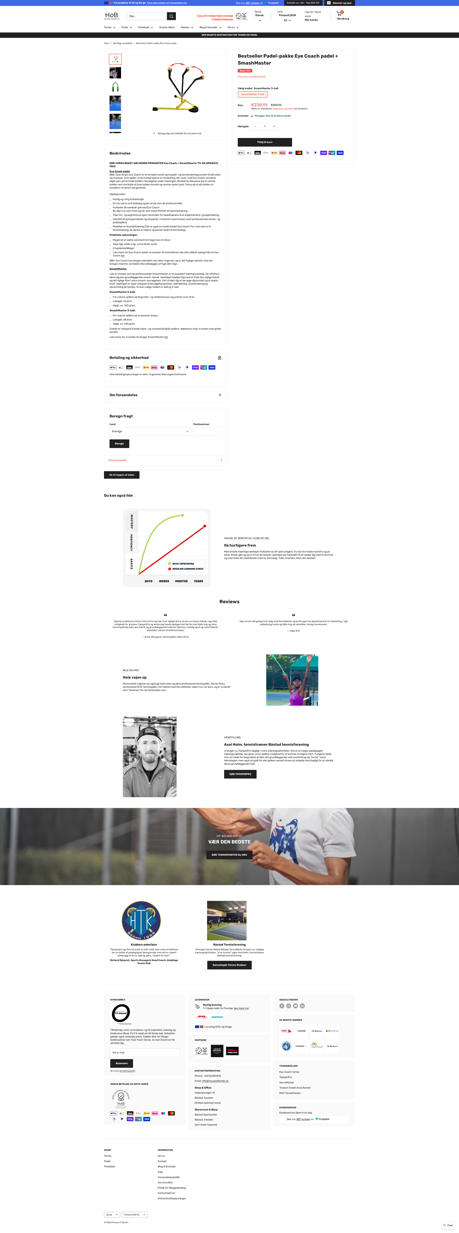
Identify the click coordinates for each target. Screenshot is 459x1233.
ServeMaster (286, 1082)
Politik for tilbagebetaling (172, 1187)
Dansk (109, 1214)
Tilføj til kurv (265, 142)
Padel (125, 27)
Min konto (311, 20)
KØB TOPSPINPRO (240, 774)
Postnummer (201, 424)
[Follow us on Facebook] (281, 1005)
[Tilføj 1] (274, 126)
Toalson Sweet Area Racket (295, 1087)
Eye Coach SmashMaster (252, 77)
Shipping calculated (283, 108)
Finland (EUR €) (131, 1214)
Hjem (106, 43)
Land (113, 424)
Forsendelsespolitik (169, 1177)
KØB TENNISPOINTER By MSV (229, 854)
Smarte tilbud (166, 27)
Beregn (119, 443)
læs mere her (241, 1008)
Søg (160, 1171)
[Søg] (171, 16)
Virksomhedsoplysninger (172, 1198)
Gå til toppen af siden (121, 474)
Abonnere (122, 1063)
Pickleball (143, 27)
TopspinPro (285, 1077)
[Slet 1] (255, 126)
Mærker (185, 27)
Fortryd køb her (166, 1193)
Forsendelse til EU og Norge (150, 2)
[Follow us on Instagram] (288, 1005)
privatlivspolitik (127, 1071)
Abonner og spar (342, 3)
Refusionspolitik (118, 460)
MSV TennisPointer (290, 1093)
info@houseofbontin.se (215, 1080)
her (123, 255)
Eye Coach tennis (289, 1071)
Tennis (107, 27)
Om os (231, 27)
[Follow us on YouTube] (295, 1005)
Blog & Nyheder (208, 27)
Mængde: (243, 126)
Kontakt (162, 1161)
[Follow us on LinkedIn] (302, 1005)
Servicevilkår (165, 1182)
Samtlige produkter (123, 43)
